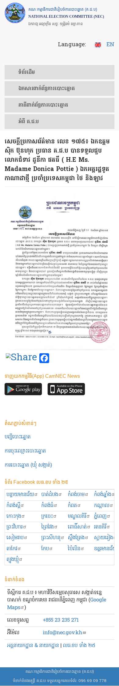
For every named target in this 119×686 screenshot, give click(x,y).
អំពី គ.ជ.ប (28, 122)
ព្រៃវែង (47, 527)
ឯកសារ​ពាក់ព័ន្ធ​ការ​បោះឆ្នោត (46, 89)
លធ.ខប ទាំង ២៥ (79, 646)
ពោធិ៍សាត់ (77, 527)
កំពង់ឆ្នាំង (102, 494)
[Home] (15, 12)
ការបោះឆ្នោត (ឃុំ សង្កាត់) (28, 465)
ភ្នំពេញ (100, 516)
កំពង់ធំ (47, 506)
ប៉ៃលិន (74, 549)
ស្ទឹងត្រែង (76, 538)
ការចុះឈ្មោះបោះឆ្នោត (25, 451)
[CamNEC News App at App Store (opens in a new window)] (66, 391)
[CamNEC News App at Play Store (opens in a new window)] (23, 391)
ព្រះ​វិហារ (14, 527)
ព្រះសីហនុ (50, 538)
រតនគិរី (100, 527)
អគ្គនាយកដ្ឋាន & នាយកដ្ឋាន (33, 646)
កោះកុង (13, 516)
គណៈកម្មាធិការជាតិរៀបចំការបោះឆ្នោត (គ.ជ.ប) (59, 672)
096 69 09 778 (92, 681)
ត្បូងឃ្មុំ (12, 559)
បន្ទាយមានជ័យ (20, 494)
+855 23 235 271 (60, 620)
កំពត (72, 506)
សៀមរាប (14, 538)
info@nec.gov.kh (62, 633)
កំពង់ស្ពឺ (13, 506)
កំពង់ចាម (76, 494)
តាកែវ (11, 549)
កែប (45, 549)
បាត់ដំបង (49, 494)
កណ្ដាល (101, 506)
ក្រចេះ (47, 516)
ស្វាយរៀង (103, 538)
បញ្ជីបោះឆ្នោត (18, 437)
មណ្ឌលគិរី (77, 516)
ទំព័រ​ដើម (26, 73)
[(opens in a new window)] (21, 358)
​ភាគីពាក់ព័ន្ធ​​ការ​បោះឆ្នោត (43, 105)
